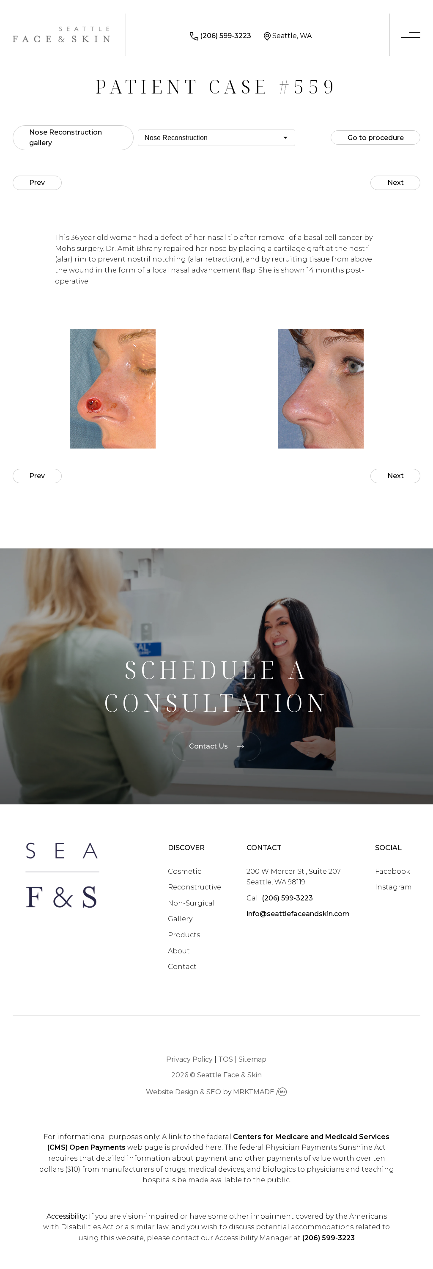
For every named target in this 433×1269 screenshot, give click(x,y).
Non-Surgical (191, 903)
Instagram (393, 887)
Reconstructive (194, 887)
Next (395, 183)
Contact (182, 967)
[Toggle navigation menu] (410, 36)
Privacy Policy (189, 1059)
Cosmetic (184, 871)
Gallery (180, 919)
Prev (37, 183)
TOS (225, 1059)
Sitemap (252, 1059)
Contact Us (208, 746)
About (179, 951)
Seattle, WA (292, 36)
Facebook (392, 871)
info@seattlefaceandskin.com (298, 914)
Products (184, 935)
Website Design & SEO (183, 1092)
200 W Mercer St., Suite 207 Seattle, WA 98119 (294, 876)
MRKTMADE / (255, 1092)
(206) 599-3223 (225, 36)
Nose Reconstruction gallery (65, 137)
